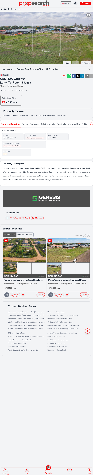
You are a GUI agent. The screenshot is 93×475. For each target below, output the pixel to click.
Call (26, 218)
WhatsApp (14, 218)
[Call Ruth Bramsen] (18, 295)
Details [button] (40, 294)
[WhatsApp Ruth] (6, 470)
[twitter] (78, 76)
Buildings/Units (47, 124)
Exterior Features (30, 124)
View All (78, 235)
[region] (46, 38)
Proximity (61, 124)
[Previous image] (3, 37)
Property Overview (10, 124)
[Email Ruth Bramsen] (23, 295)
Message (38, 218)
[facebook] (74, 76)
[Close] (88, 431)
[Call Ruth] (27, 470)
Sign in (86, 3)
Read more (7, 184)
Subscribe (65, 460)
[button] (56, 455)
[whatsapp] (69, 76)
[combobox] (65, 455)
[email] (87, 76)
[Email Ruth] (69, 470)
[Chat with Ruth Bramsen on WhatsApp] (12, 295)
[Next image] (90, 37)
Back (13, 9)
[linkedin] (82, 76)
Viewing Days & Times (79, 124)
